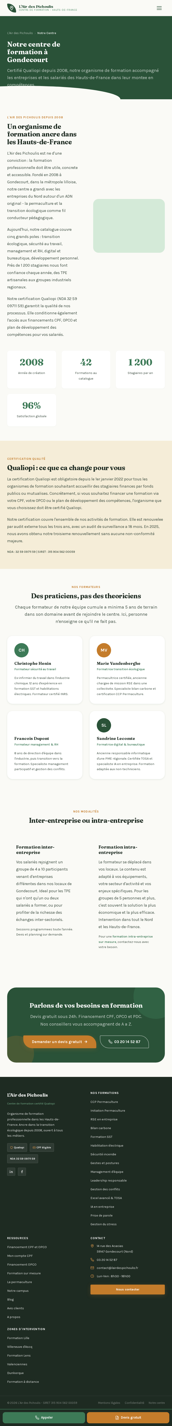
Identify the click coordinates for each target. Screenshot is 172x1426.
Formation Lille (18, 1338)
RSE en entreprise (104, 1119)
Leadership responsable (108, 1180)
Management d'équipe (106, 1172)
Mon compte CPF (20, 1256)
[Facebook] (22, 1172)
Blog (10, 1299)
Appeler (47, 1417)
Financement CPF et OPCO (27, 1247)
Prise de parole (101, 1215)
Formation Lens (19, 1355)
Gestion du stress (103, 1224)
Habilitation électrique (106, 1145)
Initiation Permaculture (107, 1111)
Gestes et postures (104, 1163)
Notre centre (157, 1402)
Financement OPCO (22, 1264)
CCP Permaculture (104, 1102)
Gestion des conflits (105, 1189)
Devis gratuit (131, 1417)
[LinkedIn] (11, 1172)
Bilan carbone (100, 1128)
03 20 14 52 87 (127, 1041)
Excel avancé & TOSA (106, 1198)
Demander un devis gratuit (57, 1041)
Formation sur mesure (24, 1273)
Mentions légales (109, 1402)
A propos (13, 1317)
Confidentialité (134, 1402)
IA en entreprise (102, 1207)
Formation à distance (23, 1382)
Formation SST (101, 1137)
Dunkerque (15, 1373)
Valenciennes (17, 1364)
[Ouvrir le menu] (160, 8)
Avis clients (15, 1308)
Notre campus (18, 1291)
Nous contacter (128, 1289)
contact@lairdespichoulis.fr (117, 1268)
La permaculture (19, 1282)
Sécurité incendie (103, 1154)
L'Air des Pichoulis (20, 33)
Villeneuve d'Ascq (19, 1347)
